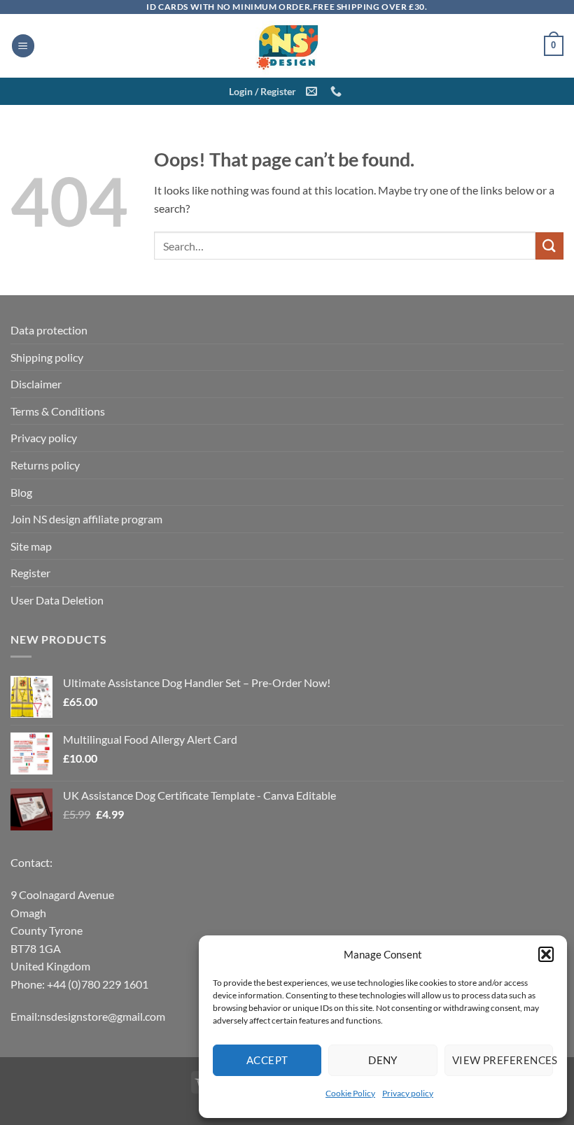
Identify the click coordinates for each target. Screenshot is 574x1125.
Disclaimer (36, 383)
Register (30, 572)
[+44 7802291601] (337, 91)
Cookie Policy (350, 1093)
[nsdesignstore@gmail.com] (313, 91)
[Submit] (550, 246)
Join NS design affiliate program (86, 518)
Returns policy (45, 465)
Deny (383, 1060)
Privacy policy (407, 1093)
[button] (546, 954)
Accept (267, 1060)
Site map (31, 546)
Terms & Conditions (57, 411)
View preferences (502, 1060)
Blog (21, 492)
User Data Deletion (57, 600)
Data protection (49, 330)
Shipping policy (46, 357)
